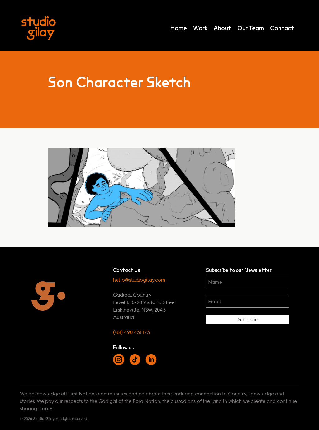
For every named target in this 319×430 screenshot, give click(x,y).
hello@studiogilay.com (139, 280)
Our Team (250, 28)
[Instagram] (118, 363)
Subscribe (248, 320)
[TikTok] (134, 363)
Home (178, 28)
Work (200, 28)
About (222, 28)
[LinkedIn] (151, 363)
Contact (282, 28)
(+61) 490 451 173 (131, 332)
